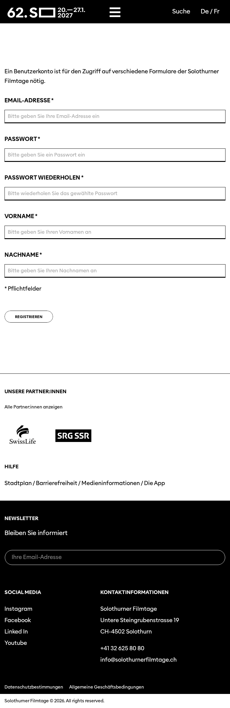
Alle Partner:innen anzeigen (33, 407)
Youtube (15, 642)
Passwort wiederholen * (43, 178)
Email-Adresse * (28, 101)
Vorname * (20, 217)
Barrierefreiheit (56, 483)
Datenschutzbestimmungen (33, 687)
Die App (154, 483)
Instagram (18, 608)
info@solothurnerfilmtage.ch (138, 659)
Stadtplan (18, 483)
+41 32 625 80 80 (122, 648)
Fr (217, 11)
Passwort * (22, 139)
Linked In (16, 631)
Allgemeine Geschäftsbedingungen (106, 687)
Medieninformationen (110, 483)
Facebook (17, 620)
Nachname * (23, 255)
